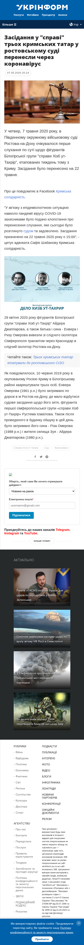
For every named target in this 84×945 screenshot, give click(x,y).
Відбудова (22, 758)
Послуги (19, 15)
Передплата (23, 841)
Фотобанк (33, 15)
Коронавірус (61, 447)
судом (27, 231)
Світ (18, 782)
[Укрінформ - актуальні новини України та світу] (42, 7)
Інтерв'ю (48, 758)
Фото (46, 764)
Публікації (49, 752)
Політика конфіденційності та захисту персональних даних (27, 884)
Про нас (21, 829)
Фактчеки (21, 776)
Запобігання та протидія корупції (27, 870)
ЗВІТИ (19, 896)
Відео (46, 770)
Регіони (20, 788)
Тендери (21, 862)
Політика (21, 764)
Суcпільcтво (23, 794)
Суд (46, 447)
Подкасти (49, 746)
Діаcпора (21, 806)
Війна (19, 752)
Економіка (22, 770)
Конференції (51, 803)
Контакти (21, 835)
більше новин (42, 541)
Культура (21, 800)
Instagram (11, 533)
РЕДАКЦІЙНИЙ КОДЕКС (25, 904)
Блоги (46, 776)
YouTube (30, 533)
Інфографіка (51, 782)
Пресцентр (48, 15)
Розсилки (21, 911)
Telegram (62, 529)
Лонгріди (49, 788)
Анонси (62, 15)
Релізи (47, 819)
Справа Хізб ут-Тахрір (26, 447)
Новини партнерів (49, 796)
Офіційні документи (50, 811)
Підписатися (21, 515)
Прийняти (42, 939)
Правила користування (24, 855)
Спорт (19, 812)
